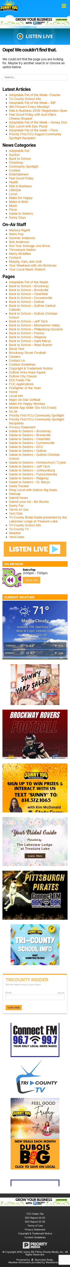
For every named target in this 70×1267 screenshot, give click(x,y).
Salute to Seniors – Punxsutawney (33, 474)
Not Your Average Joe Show (29, 246)
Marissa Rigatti (19, 230)
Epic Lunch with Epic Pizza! (28, 126)
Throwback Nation (22, 250)
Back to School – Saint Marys (30, 341)
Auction (14, 155)
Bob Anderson (19, 242)
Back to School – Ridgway (28, 337)
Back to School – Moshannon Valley (34, 325)
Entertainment (18, 174)
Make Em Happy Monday (27, 404)
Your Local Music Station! (27, 269)
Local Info (16, 396)
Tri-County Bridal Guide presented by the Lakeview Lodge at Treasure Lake (38, 519)
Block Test (16, 349)
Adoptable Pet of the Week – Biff (32, 103)
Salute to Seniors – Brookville (30, 435)
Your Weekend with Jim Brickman (32, 265)
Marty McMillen (20, 254)
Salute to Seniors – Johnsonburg (32, 470)
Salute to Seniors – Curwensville (32, 443)
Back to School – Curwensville (30, 298)
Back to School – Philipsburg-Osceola (36, 329)
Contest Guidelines (22, 364)
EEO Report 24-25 (35, 1217)
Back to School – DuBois (26, 302)
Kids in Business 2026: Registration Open (38, 111)
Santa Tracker (19, 486)
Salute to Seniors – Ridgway (29, 478)
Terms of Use (18, 509)
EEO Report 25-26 (35, 1221)
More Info (31, 580)
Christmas (16, 163)
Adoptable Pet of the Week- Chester (35, 95)
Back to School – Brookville (28, 290)
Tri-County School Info (25, 99)
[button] (64, 5)
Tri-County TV (19, 529)
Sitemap (15, 494)
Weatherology (53, 1262)
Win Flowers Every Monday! (29, 107)
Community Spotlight (23, 166)
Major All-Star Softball (24, 400)
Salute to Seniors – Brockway (30, 431)
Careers (15, 357)
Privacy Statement (22, 427)
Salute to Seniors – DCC (26, 447)
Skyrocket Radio (43, 1259)
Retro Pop (16, 234)
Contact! (15, 258)
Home (13, 392)
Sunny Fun (16, 506)
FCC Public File (35, 1213)
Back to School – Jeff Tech (28, 321)
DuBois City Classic (23, 376)
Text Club (15, 513)
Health (13, 182)
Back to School (20, 159)
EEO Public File (19, 380)
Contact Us (17, 360)
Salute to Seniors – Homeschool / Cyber (37, 462)
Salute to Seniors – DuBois (28, 451)
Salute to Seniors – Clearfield (29, 439)
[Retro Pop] (11, 577)
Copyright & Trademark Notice (30, 368)
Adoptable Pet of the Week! (28, 282)
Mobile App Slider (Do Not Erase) (32, 408)
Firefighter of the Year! (25, 388)
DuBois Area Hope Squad (27, 372)
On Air (13, 411)
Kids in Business (20, 186)
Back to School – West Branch (30, 345)
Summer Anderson (22, 238)
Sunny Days (17, 217)
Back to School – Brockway (29, 286)
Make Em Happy (21, 198)
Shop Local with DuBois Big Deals (33, 490)
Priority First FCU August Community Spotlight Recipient (35, 136)
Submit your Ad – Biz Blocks (29, 502)
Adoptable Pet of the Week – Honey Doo (38, 122)
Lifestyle (15, 190)
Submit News (18, 498)
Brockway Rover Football (27, 353)
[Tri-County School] (35, 944)
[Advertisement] (35, 21)
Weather (15, 533)
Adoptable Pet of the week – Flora (33, 130)
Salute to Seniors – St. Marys (29, 482)
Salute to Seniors (21, 213)
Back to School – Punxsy (27, 333)
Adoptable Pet (19, 151)
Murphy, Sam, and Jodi (25, 261)
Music (13, 206)
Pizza (13, 210)
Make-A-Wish (18, 202)
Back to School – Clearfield (28, 294)
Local (13, 194)
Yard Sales (16, 537)
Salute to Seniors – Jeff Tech (29, 466)
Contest (14, 170)
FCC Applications (21, 384)
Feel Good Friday (21, 178)
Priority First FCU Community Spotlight (36, 415)
